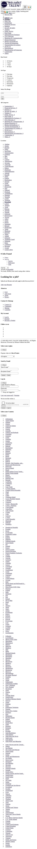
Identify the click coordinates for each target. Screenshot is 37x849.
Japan (7, 607)
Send (8, 375)
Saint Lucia (9, 738)
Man (6, 156)
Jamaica (8, 605)
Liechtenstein (9, 633)
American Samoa (10, 426)
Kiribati (8, 616)
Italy (7, 604)
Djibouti (8, 522)
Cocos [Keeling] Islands (13, 499)
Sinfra (6, 176)
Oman (7, 702)
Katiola (7, 178)
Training (7, 29)
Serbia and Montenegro (13, 756)
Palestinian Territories (12, 707)
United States (9, 828)
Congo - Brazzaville (12, 504)
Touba (6, 221)
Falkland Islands (10, 541)
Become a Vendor (10, 320)
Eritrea (7, 536)
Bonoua (7, 209)
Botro (6, 243)
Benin (7, 456)
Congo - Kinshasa (11, 505)
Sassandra (8, 224)
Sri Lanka (8, 780)
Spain (7, 778)
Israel (7, 602)
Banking (7, 26)
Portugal (8, 721)
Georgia (8, 558)
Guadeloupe (9, 570)
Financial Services (10, 24)
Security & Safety (10, 28)
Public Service (9, 31)
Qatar (7, 724)
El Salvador (9, 532)
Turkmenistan (10, 812)
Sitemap (7, 308)
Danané (7, 181)
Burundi (8, 480)
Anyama (7, 163)
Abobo (7, 146)
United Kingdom (11, 826)
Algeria (7, 424)
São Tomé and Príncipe (12, 750)
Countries (7, 310)
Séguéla (7, 185)
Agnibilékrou (9, 193)
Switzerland (9, 790)
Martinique (9, 655)
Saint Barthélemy (11, 733)
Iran (7, 595)
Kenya (7, 614)
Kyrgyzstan (9, 621)
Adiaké (7, 236)
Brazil (7, 470)
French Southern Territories (14, 553)
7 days (9, 65)
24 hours (9, 61)
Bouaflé (7, 175)
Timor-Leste (9, 801)
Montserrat (9, 670)
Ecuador (8, 529)
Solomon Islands (10, 768)
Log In (7, 18)
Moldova (8, 663)
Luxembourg (9, 638)
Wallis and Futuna (11, 840)
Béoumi (7, 226)
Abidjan (7, 144)
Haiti (7, 582)
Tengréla (7, 197)
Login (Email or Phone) (8, 384)
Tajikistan (8, 795)
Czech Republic (10, 519)
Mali (7, 649)
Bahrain (8, 446)
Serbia (7, 755)
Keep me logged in (8, 392)
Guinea (8, 577)
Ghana (7, 561)
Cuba (7, 514)
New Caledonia (10, 685)
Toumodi (7, 200)
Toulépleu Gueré (10, 239)
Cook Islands (9, 507)
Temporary (10, 78)
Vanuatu (8, 833)
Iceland (8, 590)
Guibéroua (8, 244)
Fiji (6, 544)
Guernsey (8, 575)
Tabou (6, 234)
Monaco (8, 665)
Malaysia (8, 646)
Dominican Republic (12, 527)
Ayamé (7, 248)
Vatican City (9, 834)
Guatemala (9, 573)
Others (7, 53)
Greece (8, 565)
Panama (8, 709)
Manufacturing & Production (13, 50)
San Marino (9, 748)
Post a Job (8, 21)
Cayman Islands (10, 488)
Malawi (8, 644)
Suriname (8, 784)
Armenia (8, 436)
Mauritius (8, 658)
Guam (7, 571)
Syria (7, 792)
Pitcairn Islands (10, 717)
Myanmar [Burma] (11, 675)
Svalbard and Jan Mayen (13, 785)
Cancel (3, 375)
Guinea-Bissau (10, 578)
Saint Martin (9, 740)
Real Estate (8, 33)
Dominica (8, 524)
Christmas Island (10, 497)
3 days (9, 63)
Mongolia (8, 666)
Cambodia (9, 482)
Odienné (7, 190)
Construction (8, 51)
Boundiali (8, 202)
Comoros (8, 502)
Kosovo (8, 617)
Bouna (7, 222)
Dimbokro (8, 170)
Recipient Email (6, 371)
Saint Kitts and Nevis (12, 736)
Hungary (8, 588)
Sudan (7, 782)
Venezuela (9, 836)
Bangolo (7, 232)
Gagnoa (7, 159)
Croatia (8, 512)
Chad (7, 492)
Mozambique (9, 673)
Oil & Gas (8, 46)
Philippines (9, 716)
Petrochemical (9, 48)
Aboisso (7, 205)
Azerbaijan (8, 443)
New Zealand (10, 687)
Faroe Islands (9, 543)
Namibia (8, 677)
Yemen (7, 843)
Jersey (7, 609)
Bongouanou (8, 215)
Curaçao (8, 516)
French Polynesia (11, 551)
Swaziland (9, 787)
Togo (7, 802)
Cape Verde (9, 487)
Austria (7, 441)
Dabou (7, 168)
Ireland (8, 599)
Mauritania (9, 656)
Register (7, 19)
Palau (7, 706)
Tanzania (8, 797)
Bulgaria (8, 477)
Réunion (8, 726)
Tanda (6, 229)
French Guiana (10, 549)
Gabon (8, 554)
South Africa (9, 772)
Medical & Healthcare (11, 41)
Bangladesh (9, 448)
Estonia (8, 537)
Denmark (8, 521)
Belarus (8, 451)
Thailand (8, 799)
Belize (7, 454)
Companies (8, 306)
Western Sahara (10, 841)
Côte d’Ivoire (9, 510)
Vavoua (7, 217)
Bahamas (8, 444)
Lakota (7, 204)
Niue (7, 694)
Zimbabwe (9, 846)
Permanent (10, 83)
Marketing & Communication (13, 38)
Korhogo (7, 154)
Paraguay (8, 712)
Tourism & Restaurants (11, 43)
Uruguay (8, 829)
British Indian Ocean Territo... (14, 471)
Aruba (7, 437)
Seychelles (9, 758)
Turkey (8, 811)
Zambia (8, 845)
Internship (10, 82)
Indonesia (8, 594)
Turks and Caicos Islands (13, 814)
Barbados (8, 449)
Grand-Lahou (9, 249)
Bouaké (7, 148)
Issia (6, 188)
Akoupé (7, 210)
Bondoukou (8, 180)
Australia (8, 439)
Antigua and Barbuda (11, 432)
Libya (7, 631)
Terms (6, 295)
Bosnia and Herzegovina (13, 465)
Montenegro (9, 668)
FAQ (6, 292)
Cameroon (9, 483)
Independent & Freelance (12, 34)
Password (4, 388)
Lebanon (8, 626)
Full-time (9, 74)
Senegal (8, 753)
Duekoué (7, 192)
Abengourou (8, 161)
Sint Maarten (9, 763)
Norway (8, 700)
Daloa (6, 149)
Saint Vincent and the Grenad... (15, 744)
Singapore (9, 761)
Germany (8, 560)
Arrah (6, 207)
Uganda (8, 821)
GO (2, 99)
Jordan (7, 611)
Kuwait (8, 619)
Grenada (8, 568)
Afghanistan (9, 419)
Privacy (7, 297)
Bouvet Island (10, 468)
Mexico (8, 660)
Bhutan (8, 460)
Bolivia (8, 461)
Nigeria (8, 692)
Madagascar (9, 643)
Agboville (8, 164)
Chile (7, 494)
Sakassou (7, 238)
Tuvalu (8, 816)
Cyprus (8, 517)
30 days (9, 66)
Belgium (8, 453)
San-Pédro (8, 151)
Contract (9, 80)
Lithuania (8, 636)
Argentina (8, 434)
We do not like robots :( (8, 398)
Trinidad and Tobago (12, 807)
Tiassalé (7, 212)
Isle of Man (9, 600)
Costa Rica (9, 509)
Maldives (8, 648)
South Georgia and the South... (15, 773)
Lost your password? (7, 395)
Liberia (8, 629)
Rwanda (8, 731)
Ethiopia (8, 539)
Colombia (8, 500)
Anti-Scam (8, 294)
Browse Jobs (8, 14)
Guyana (8, 580)
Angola (7, 429)
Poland (8, 719)
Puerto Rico (9, 723)
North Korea (9, 697)
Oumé (6, 183)
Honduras (8, 585)
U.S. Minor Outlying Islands (14, 818)
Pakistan (8, 704)
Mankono (7, 231)
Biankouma (8, 227)
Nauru (7, 678)
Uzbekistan (9, 831)
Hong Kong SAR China (13, 587)
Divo (6, 158)
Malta (7, 651)
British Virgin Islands (12, 473)
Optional (9, 85)
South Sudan (9, 777)
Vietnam (8, 838)
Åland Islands (10, 420)
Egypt (7, 531)
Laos (7, 622)
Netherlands (9, 682)
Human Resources (10, 40)
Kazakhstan (9, 612)
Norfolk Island (10, 695)
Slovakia (8, 765)
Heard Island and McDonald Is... (15, 583)
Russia (7, 729)
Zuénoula (7, 214)
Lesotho (8, 628)
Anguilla (8, 431)
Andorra (7, 427)
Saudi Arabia (9, 751)
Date (9, 264)
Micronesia (9, 661)
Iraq (7, 597)
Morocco (8, 672)
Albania (7, 422)
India (7, 592)
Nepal (7, 680)
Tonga (7, 806)
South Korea (9, 775)
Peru (7, 714)
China (7, 495)
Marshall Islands (10, 653)
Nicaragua (9, 689)
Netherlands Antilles (12, 683)
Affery (7, 219)
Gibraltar (8, 563)
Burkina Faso (10, 478)
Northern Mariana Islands (13, 699)
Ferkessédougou (9, 171)
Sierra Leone (9, 760)
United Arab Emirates (12, 824)
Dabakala (7, 241)
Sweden (8, 789)
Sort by (10, 261)
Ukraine (8, 823)
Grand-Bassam (9, 166)
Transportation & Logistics (12, 45)
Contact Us (8, 304)
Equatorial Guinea (11, 534)
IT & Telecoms (9, 36)
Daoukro (7, 195)
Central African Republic (13, 490)
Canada (8, 485)
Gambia (8, 556)
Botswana (8, 466)
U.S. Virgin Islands (11, 819)
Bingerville (8, 187)
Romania (8, 728)
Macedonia (9, 641)
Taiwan (8, 794)
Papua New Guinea (11, 711)
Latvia (7, 624)
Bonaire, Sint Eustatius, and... (14, 463)
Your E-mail (5, 367)
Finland (8, 546)
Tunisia (8, 809)
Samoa (8, 746)
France (8, 548)
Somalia (8, 770)
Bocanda (7, 246)
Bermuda (8, 458)
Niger (7, 690)
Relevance (11, 263)
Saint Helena (9, 734)
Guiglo (7, 198)
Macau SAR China (11, 639)
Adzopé (7, 173)
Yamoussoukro (9, 153)
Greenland (9, 566)
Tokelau (8, 804)
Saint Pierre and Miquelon (13, 741)
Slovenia (8, 767)
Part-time (9, 76)
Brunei (8, 475)
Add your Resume (6, 284)
